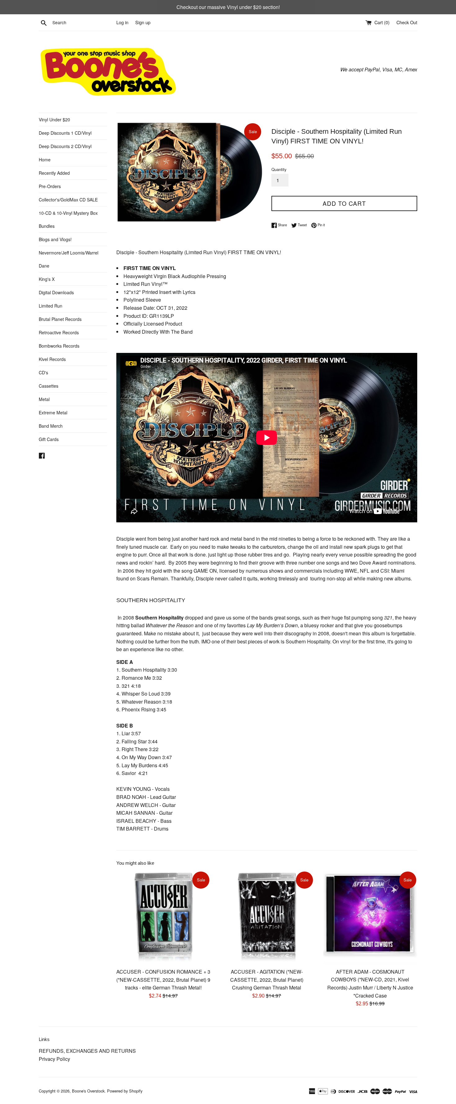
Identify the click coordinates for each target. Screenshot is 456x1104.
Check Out (406, 22)
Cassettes (48, 386)
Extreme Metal (53, 412)
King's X (47, 279)
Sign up (142, 22)
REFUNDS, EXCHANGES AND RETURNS (87, 1050)
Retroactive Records (59, 332)
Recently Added (54, 173)
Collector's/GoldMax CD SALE (68, 199)
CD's (43, 372)
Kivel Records (52, 359)
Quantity (278, 169)
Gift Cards (49, 439)
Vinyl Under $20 (54, 119)
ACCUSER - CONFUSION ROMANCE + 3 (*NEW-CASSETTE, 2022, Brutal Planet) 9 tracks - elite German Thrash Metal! (163, 979)
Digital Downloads (56, 292)
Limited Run (50, 306)
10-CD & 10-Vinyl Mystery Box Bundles (68, 219)
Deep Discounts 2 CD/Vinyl (65, 146)
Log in (122, 22)
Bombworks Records (59, 346)
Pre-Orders (50, 186)
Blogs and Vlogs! (55, 239)
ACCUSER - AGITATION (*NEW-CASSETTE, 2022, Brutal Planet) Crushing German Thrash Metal (266, 979)
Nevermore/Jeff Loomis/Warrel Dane (68, 259)
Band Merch (51, 426)
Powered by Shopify (124, 1091)
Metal (44, 399)
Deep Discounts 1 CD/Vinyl (65, 133)
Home (45, 159)
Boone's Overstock (88, 1091)
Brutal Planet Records (60, 319)
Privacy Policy (54, 1058)
